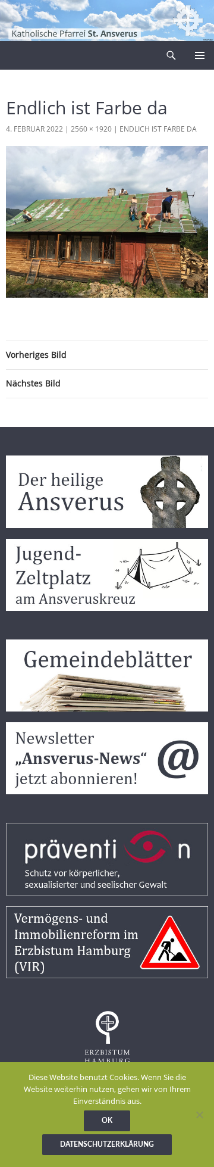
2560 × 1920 (91, 129)
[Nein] (199, 1115)
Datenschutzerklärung (107, 1144)
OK (107, 1120)
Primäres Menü (199, 55)
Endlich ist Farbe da (158, 129)
